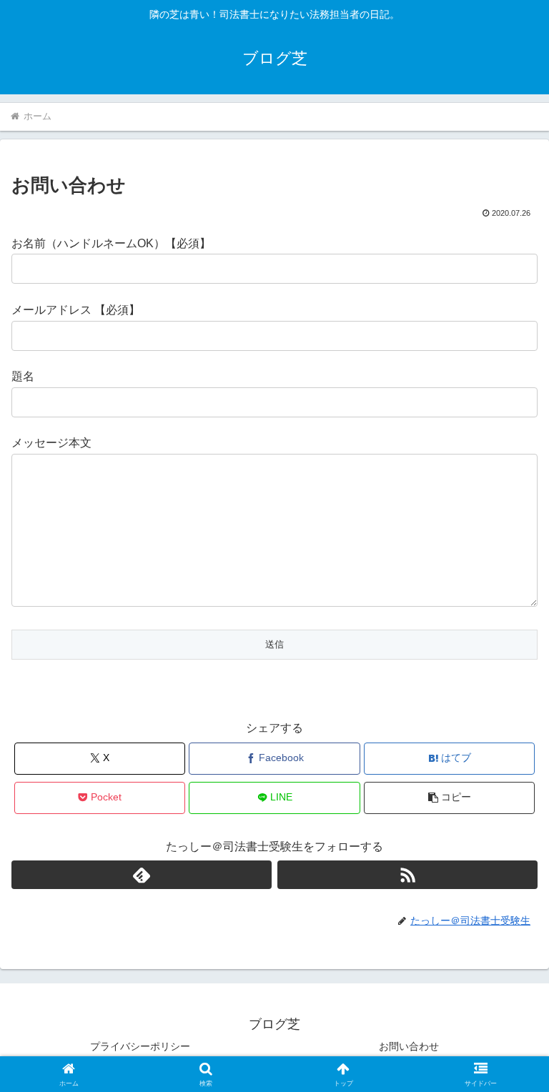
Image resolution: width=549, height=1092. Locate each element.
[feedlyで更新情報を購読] (141, 874)
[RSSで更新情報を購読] (407, 874)
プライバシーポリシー (140, 1046)
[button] (449, 798)
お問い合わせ (409, 1046)
